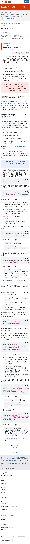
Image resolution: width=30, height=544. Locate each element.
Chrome (3, 522)
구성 (4, 25)
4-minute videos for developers (9, 506)
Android (3, 519)
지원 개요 (3, 492)
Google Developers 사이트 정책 (18, 462)
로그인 (26, 2)
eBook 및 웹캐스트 (5, 483)
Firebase (3, 524)
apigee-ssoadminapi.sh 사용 (17, 146)
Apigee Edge (4, 23)
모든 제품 (3, 529)
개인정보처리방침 (5, 536)
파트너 (2, 480)
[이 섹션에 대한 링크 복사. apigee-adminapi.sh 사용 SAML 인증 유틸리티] (12, 117)
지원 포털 (3, 497)
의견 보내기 (5, 32)
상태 (2, 495)
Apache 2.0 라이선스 (13, 460)
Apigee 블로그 (4, 509)
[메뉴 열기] (2, 2)
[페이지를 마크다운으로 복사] (19, 38)
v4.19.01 (23, 7)
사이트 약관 (14, 536)
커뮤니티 (3, 489)
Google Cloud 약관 (22, 536)
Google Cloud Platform (7, 527)
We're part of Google (6, 475)
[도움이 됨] (10, 29)
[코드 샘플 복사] (28, 179)
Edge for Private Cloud (9, 7)
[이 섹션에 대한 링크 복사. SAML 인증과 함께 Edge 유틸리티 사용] (6, 289)
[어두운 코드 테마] (26, 179)
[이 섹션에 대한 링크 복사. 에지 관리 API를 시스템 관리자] (26, 97)
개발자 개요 (4, 504)
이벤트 (2, 478)
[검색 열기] (23, 2)
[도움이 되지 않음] (13, 29)
